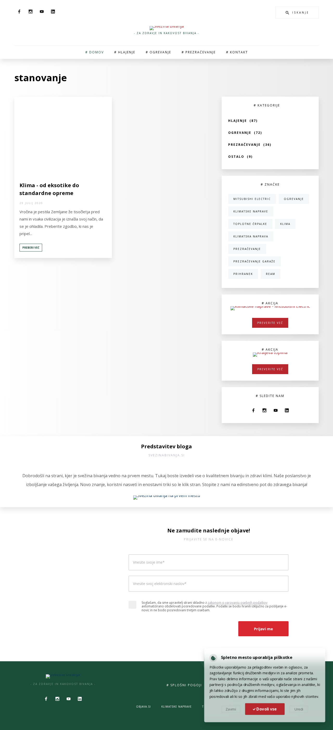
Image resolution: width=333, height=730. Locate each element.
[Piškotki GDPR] (212, 657)
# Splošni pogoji (184, 685)
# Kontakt (237, 52)
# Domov (94, 52)
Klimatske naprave (176, 706)
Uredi (299, 710)
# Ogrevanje (158, 52)
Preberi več (30, 247)
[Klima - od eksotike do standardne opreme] (63, 136)
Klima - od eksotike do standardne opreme (49, 189)
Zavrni (229, 710)
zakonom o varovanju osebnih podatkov (237, 602)
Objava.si (143, 706)
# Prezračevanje (199, 52)
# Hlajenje (124, 52)
